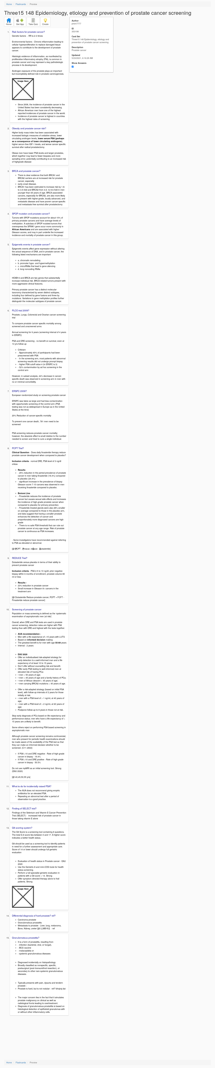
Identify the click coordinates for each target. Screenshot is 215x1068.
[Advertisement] (93, 101)
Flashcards (21, 4)
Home (9, 4)
